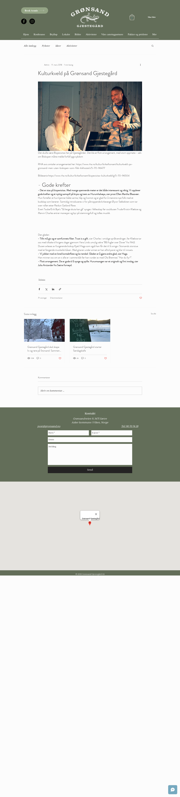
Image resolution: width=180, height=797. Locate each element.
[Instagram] (32, 21)
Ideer (58, 45)
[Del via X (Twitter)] (46, 289)
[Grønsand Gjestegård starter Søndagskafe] (90, 330)
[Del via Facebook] (39, 289)
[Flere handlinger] (140, 65)
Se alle (153, 313)
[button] (152, 45)
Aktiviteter (72, 45)
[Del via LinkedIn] (53, 289)
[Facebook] (24, 21)
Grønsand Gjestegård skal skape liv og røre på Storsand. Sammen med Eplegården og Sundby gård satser (43, 348)
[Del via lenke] (60, 289)
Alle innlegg (30, 45)
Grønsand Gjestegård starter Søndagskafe (87, 348)
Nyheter (46, 45)
